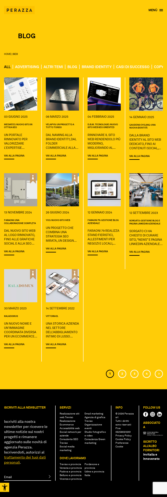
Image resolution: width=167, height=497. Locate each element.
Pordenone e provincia (92, 466)
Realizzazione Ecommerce (67, 423)
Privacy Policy (123, 435)
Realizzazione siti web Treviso (69, 415)
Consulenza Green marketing (95, 441)
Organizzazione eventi (93, 426)
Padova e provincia (70, 471)
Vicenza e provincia (71, 478)
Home (7, 54)
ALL (7, 67)
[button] (4, 487)
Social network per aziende (70, 434)
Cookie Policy (123, 439)
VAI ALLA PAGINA (14, 155)
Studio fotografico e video (95, 434)
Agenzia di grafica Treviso (95, 419)
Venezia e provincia (71, 468)
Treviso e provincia (70, 464)
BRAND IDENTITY (97, 67)
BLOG (72, 67)
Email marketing (94, 413)
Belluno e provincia (70, 475)
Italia (87, 475)
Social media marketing (67, 448)
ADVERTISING (27, 67)
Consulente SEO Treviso (69, 441)
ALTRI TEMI (53, 67)
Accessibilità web (70, 428)
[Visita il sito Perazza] (19, 8)
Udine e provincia (94, 471)
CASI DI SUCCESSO (132, 67)
